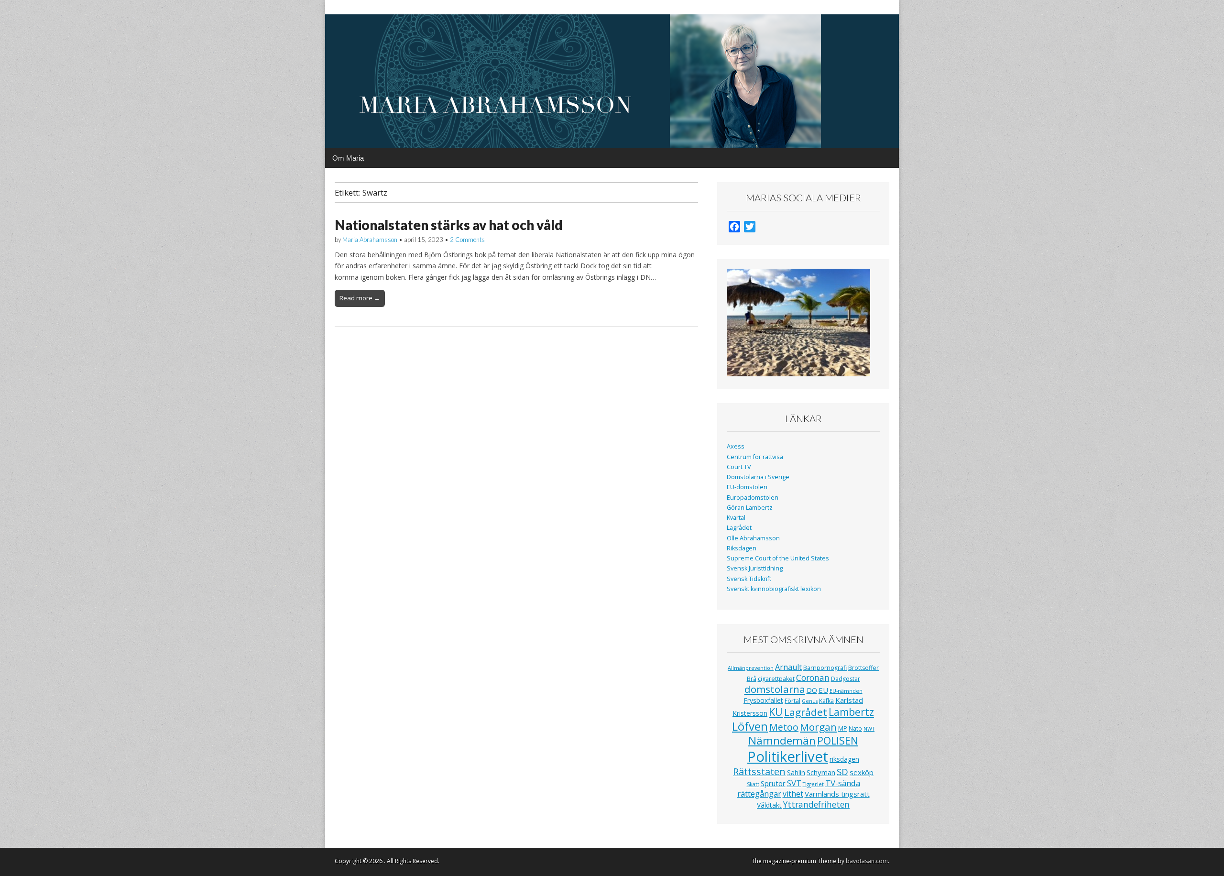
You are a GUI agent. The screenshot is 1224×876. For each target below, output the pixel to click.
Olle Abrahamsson (753, 538)
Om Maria (348, 158)
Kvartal (736, 518)
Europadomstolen (752, 497)
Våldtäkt (769, 805)
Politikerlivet (787, 756)
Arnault (788, 667)
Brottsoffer (863, 668)
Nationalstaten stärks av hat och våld (449, 225)
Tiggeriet (813, 784)
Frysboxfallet (763, 700)
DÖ (812, 690)
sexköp (862, 772)
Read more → (359, 298)
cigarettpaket (776, 679)
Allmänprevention (751, 668)
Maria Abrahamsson (369, 239)
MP (842, 728)
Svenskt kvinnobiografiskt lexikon (774, 589)
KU (776, 712)
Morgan (818, 727)
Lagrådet (739, 528)
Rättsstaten (759, 771)
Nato (855, 728)
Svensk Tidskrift (749, 579)
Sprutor (773, 783)
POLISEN (837, 740)
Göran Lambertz (750, 508)
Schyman (821, 772)
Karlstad (849, 700)
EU (823, 690)
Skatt (753, 784)
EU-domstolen (747, 487)
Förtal (792, 701)
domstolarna (774, 689)
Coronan (813, 677)
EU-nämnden (846, 691)
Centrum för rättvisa (755, 457)
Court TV (739, 467)
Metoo (783, 727)
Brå (751, 679)
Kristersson (749, 713)
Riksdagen (741, 548)
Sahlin (796, 772)
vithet (793, 793)
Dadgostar (845, 679)
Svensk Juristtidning (755, 568)
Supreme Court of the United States (778, 558)
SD (842, 771)
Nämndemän (782, 740)
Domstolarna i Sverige (758, 477)
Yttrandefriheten (816, 804)
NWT (868, 728)
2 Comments (467, 239)
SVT (794, 782)
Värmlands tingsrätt (837, 794)
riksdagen (844, 759)
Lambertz (851, 712)
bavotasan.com (867, 861)
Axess (735, 446)
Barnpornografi (825, 668)
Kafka (826, 701)
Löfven (750, 726)
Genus (810, 701)
